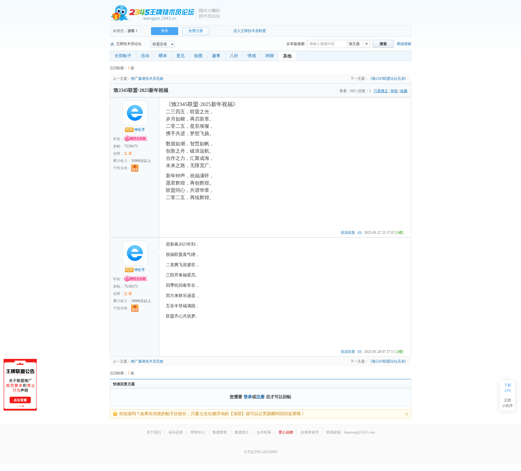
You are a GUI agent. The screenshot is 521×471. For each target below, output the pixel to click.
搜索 (383, 44)
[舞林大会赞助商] (267, 443)
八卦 (234, 55)
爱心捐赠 (286, 432)
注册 (260, 397)
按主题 (354, 44)
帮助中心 (198, 432)
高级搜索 (404, 44)
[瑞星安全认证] (262, 443)
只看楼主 (381, 91)
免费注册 (195, 31)
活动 (145, 55)
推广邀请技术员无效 (147, 78)
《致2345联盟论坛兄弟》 (388, 78)
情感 (252, 55)
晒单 (163, 55)
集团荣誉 (220, 432)
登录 (248, 397)
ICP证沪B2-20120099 (260, 452)
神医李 (139, 129)
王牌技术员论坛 (128, 44)
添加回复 (348, 233)
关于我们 (154, 432)
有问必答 (176, 432)
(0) (360, 233)
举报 (394, 91)
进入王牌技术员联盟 (249, 31)
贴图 (198, 55)
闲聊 (269, 55)
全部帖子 (123, 55)
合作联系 (264, 432)
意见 (180, 55)
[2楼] (399, 352)
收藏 (403, 91)
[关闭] (407, 414)
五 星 (128, 153)
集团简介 (242, 432)
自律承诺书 (310, 432)
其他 (287, 56)
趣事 (216, 55)
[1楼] (399, 233)
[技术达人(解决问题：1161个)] (134, 168)
